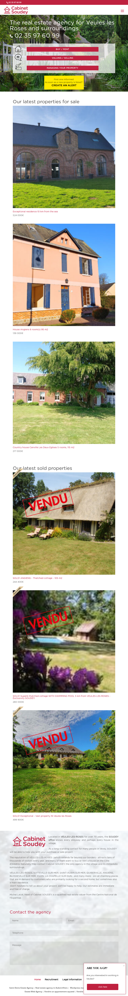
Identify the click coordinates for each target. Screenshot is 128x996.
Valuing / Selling (62, 58)
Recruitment (51, 980)
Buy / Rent (62, 49)
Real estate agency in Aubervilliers (51, 987)
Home (37, 980)
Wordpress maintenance (81, 987)
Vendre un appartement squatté (59, 991)
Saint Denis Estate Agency (21, 987)
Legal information (72, 980)
